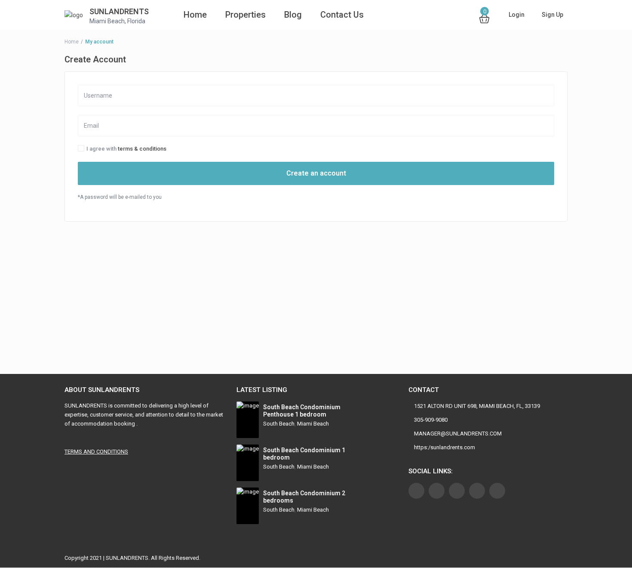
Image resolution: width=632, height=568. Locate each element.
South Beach (279, 423)
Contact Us (342, 14)
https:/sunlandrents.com (444, 447)
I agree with (126, 149)
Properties (245, 14)
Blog (293, 14)
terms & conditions (142, 148)
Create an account (316, 173)
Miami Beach (313, 423)
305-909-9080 (431, 420)
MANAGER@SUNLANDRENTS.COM (458, 433)
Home (183, 14)
